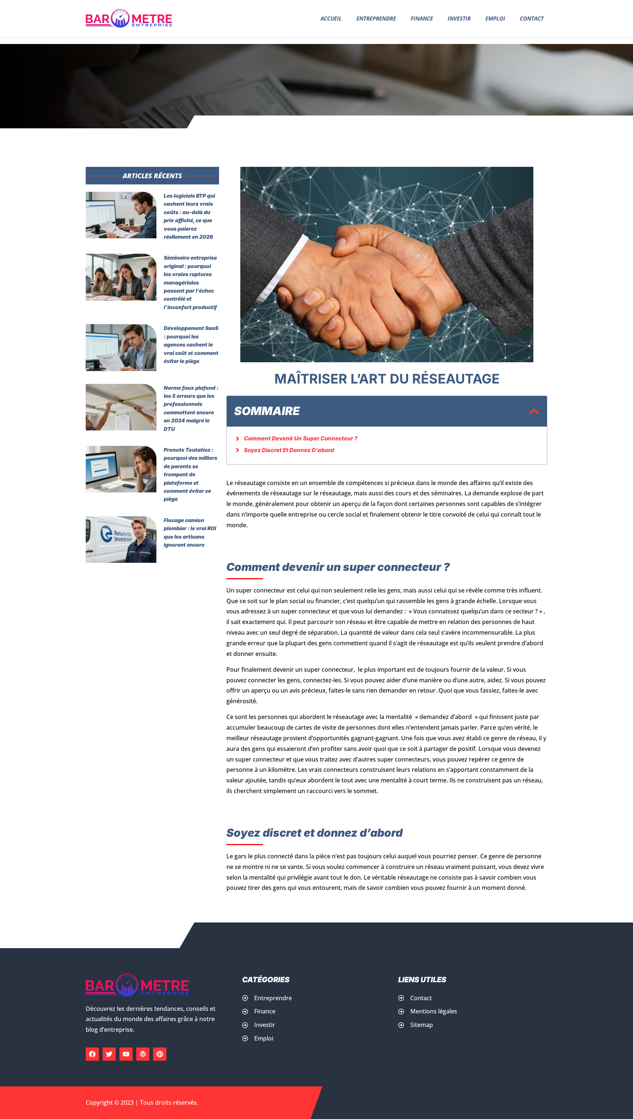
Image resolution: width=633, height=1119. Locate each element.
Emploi (495, 18)
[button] (534, 411)
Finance (422, 18)
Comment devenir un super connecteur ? (301, 438)
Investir (459, 18)
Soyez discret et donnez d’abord (289, 450)
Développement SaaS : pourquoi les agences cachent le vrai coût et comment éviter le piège (191, 344)
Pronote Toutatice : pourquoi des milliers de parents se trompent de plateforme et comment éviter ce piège (190, 474)
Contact (532, 18)
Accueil (331, 18)
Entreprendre (376, 18)
